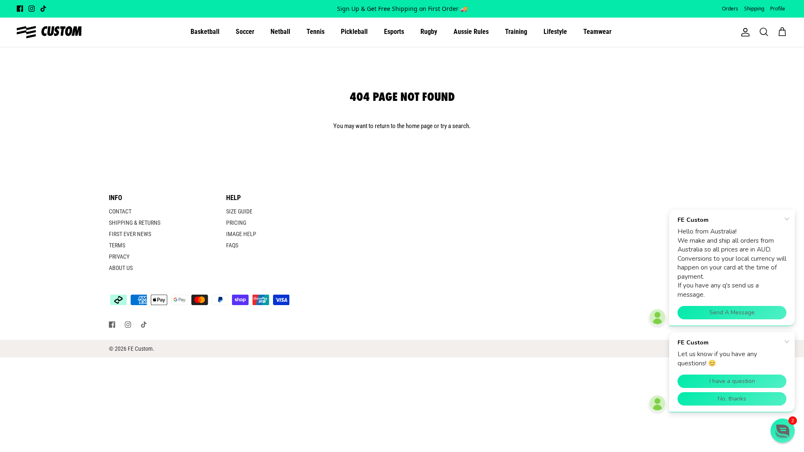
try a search (455, 126)
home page (419, 126)
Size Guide (239, 211)
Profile (777, 8)
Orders (730, 8)
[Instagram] (31, 8)
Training (516, 32)
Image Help (241, 234)
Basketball (205, 32)
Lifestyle (555, 32)
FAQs (232, 245)
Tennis (316, 32)
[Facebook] (20, 8)
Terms (117, 245)
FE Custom (140, 348)
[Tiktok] (43, 8)
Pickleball (354, 32)
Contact (120, 211)
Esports (394, 32)
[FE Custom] (49, 32)
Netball (280, 32)
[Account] (743, 32)
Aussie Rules (471, 32)
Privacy (119, 256)
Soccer (245, 32)
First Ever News (130, 234)
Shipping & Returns (134, 222)
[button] (782, 431)
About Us (121, 268)
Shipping (754, 8)
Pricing (236, 222)
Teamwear (597, 32)
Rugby (428, 32)
